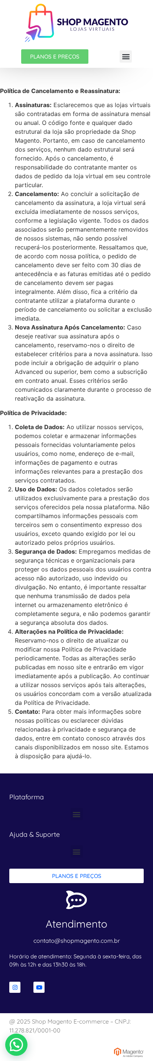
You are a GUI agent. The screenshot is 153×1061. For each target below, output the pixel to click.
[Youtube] (39, 987)
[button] (126, 56)
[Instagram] (14, 987)
